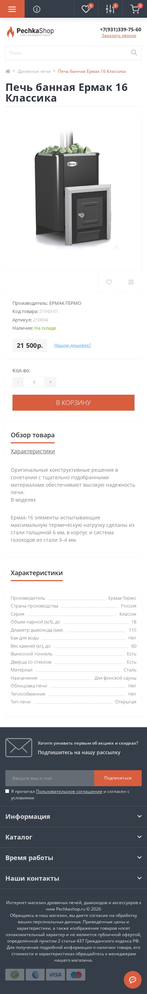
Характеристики (33, 451)
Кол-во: (21, 370)
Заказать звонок (119, 35)
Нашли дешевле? (72, 345)
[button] (121, 29)
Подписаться (118, 778)
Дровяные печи (34, 71)
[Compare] (131, 282)
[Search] (133, 53)
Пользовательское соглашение (69, 791)
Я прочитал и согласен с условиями (70, 794)
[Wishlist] (109, 282)
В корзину (73, 402)
